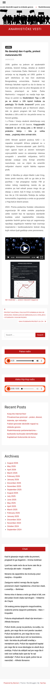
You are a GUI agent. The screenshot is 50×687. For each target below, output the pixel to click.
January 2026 (13, 479)
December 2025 (14, 483)
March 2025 (12, 510)
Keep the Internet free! (16, 414)
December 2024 (14, 520)
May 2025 (11, 503)
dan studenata (10, 300)
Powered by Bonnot (11, 683)
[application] (25, 248)
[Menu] (3, 2)
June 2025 (11, 500)
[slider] (23, 257)
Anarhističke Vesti (25, 29)
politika (8, 47)
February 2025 (13, 513)
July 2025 (11, 496)
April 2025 (11, 506)
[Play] (8, 257)
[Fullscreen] (41, 257)
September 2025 (14, 490)
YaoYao (43, 683)
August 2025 (12, 493)
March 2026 (12, 473)
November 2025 (14, 486)
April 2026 (11, 470)
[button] (25, 249)
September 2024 (14, 529)
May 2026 (11, 466)
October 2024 (13, 526)
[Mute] (38, 257)
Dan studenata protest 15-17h (31, 321)
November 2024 (14, 523)
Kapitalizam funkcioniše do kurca (21, 437)
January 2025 (13, 516)
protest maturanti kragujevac (28, 300)
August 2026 (12, 463)
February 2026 (13, 476)
